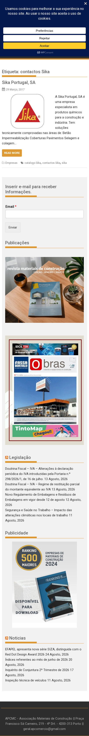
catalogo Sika (33, 162)
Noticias (17, 638)
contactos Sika (51, 162)
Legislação (20, 457)
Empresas (11, 162)
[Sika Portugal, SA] (27, 97)
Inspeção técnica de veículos (25, 680)
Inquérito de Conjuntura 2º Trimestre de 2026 (37, 670)
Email (10, 207)
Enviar (13, 227)
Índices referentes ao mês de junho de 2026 (36, 660)
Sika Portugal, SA (18, 82)
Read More (12, 152)
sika (64, 162)
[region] (44, 585)
